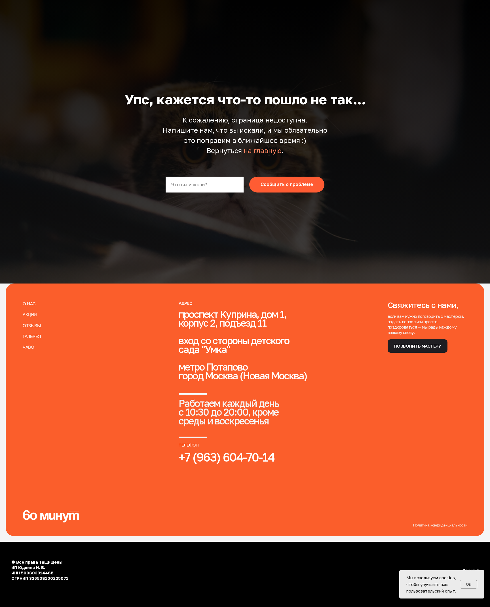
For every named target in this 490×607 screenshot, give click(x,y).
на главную (263, 150)
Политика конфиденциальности (440, 525)
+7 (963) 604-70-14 (226, 457)
